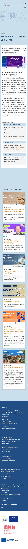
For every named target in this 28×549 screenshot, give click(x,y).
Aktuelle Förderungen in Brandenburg (12, 242)
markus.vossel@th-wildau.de (9, 423)
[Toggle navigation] (25, 6)
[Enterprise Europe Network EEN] (9, 519)
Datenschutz (5, 504)
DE (23, 3)
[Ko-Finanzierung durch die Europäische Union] (9, 540)
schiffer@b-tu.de (6, 451)
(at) (22, 147)
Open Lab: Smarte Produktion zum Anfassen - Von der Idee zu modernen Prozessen (13, 330)
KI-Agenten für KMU (11, 301)
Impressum (14, 504)
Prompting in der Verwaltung (10, 272)
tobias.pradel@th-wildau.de (9, 428)
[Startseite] (7, 4)
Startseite (5, 29)
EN (25, 3)
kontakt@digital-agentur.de (8, 479)
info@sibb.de (4, 500)
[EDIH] (9, 529)
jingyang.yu (18, 147)
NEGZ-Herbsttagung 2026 (13, 367)
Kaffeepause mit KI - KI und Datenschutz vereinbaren (14, 210)
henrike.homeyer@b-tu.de (8, 460)
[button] (14, 63)
